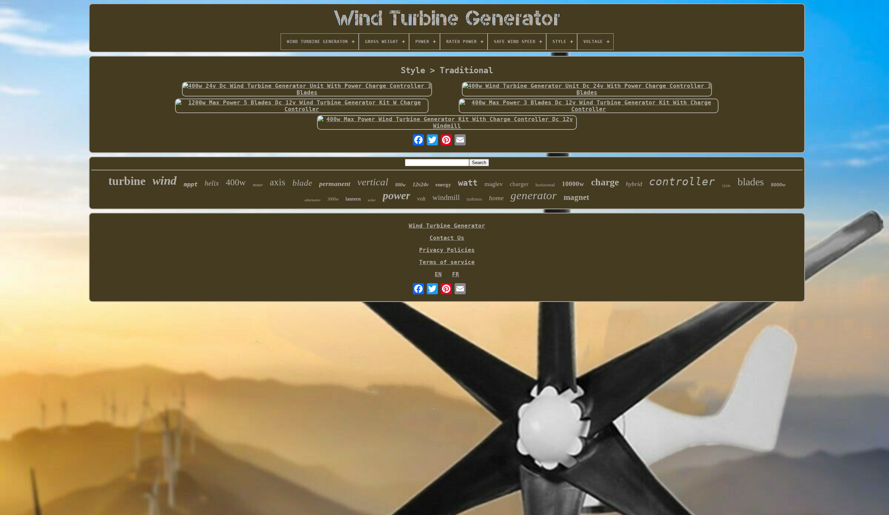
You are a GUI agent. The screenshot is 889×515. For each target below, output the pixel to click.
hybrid (634, 183)
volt (421, 199)
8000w (778, 184)
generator (533, 195)
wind (164, 180)
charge (605, 182)
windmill (446, 197)
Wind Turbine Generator (447, 225)
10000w (573, 183)
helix (212, 183)
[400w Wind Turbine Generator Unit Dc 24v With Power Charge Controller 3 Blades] (587, 89)
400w (236, 182)
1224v (726, 186)
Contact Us (447, 238)
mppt (191, 184)
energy (443, 184)
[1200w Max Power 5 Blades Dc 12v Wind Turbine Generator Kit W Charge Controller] (302, 106)
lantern (353, 199)
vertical (372, 181)
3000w (333, 199)
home (496, 198)
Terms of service (447, 262)
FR (455, 274)
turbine (127, 181)
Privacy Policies (447, 250)
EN (438, 274)
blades (751, 181)
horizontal (545, 184)
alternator (313, 200)
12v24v (421, 184)
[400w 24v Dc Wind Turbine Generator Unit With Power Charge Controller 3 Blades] (307, 89)
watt (467, 183)
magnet (576, 197)
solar (372, 200)
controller (682, 181)
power (396, 195)
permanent (334, 183)
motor (258, 185)
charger (519, 184)
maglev (493, 183)
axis (277, 182)
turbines (474, 199)
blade (302, 182)
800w (400, 184)
